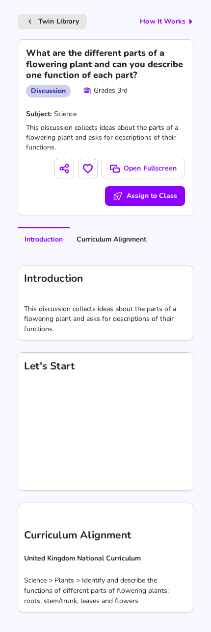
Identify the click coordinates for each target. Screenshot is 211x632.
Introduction (44, 239)
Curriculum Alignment (111, 239)
